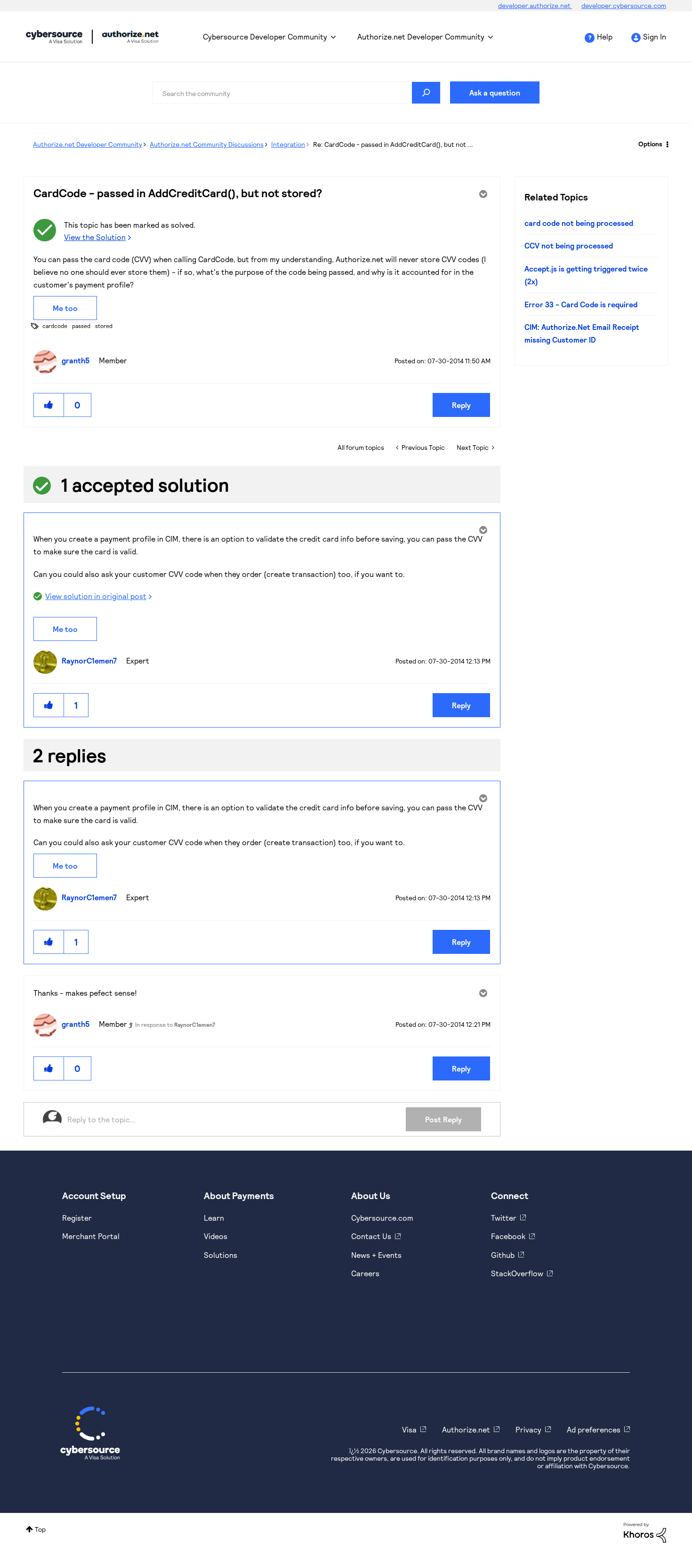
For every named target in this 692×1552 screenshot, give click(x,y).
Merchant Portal (91, 1236)
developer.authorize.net (535, 5)
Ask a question (494, 92)
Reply (461, 404)
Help (604, 36)
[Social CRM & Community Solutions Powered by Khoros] (645, 1532)
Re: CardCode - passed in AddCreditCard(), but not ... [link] (393, 144)
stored (104, 325)
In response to (175, 1024)
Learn (214, 1217)
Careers (365, 1273)
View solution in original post (95, 596)
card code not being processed (578, 222)
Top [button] (40, 1529)
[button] (49, 404)
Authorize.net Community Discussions (207, 144)
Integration (288, 144)
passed (81, 325)
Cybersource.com (382, 1217)
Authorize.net (466, 1429)
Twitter (503, 1217)
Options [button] (650, 144)
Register (77, 1217)
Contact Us (371, 1236)
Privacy (528, 1429)
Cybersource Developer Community (54, 36)
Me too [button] (65, 308)
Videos (215, 1236)
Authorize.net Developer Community (420, 36)
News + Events (376, 1254)
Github (503, 1254)
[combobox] (297, 92)
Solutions (220, 1254)
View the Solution (95, 236)
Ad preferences (593, 1429)
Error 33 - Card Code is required (580, 304)
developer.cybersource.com (623, 5)
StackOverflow (517, 1273)
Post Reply (443, 1119)
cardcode (54, 325)
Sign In (654, 36)
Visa (409, 1429)
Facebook (508, 1236)
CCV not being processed (568, 245)
